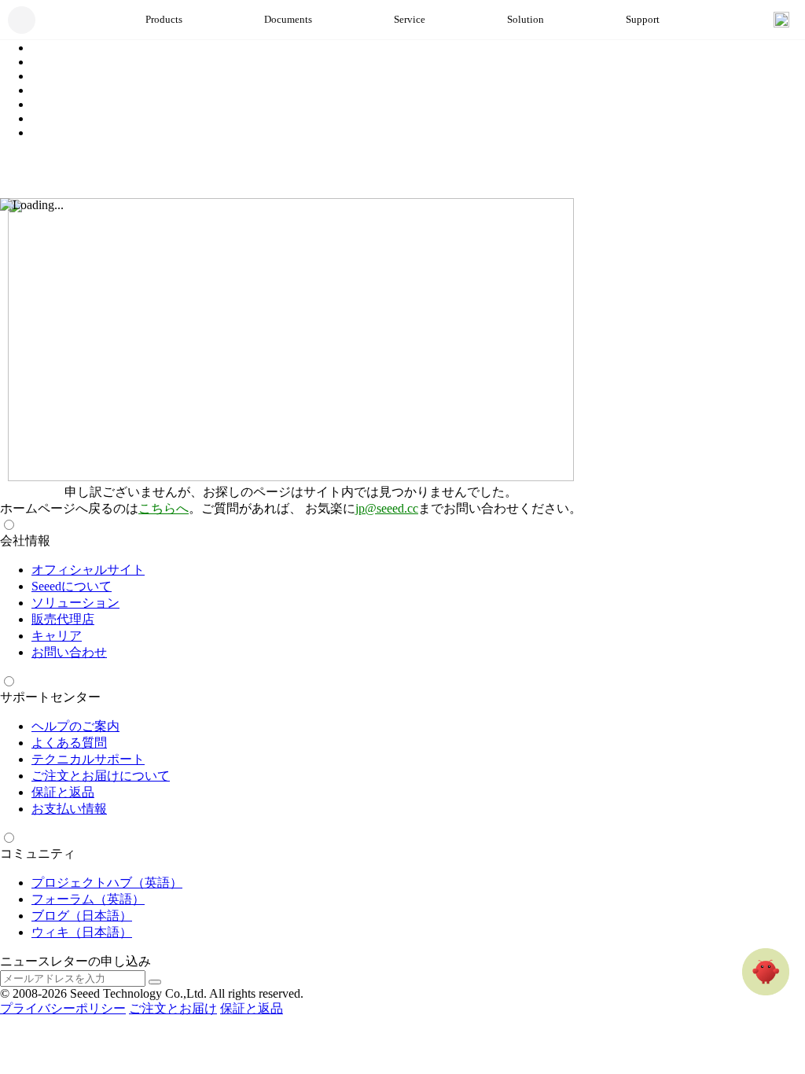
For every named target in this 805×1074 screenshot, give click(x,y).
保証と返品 (62, 792)
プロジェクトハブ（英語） (106, 882)
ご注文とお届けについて (100, 775)
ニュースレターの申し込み (75, 961)
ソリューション (75, 602)
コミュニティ (37, 853)
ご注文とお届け (173, 1008)
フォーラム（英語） (88, 899)
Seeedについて (71, 586)
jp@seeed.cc (386, 508)
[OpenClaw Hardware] (765, 971)
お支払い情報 (69, 808)
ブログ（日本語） (81, 915)
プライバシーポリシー (63, 1008)
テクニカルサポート (88, 759)
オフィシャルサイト (88, 569)
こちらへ (163, 508)
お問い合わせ (69, 652)
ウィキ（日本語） (81, 932)
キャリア (56, 635)
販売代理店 (62, 619)
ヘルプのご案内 (75, 726)
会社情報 (25, 540)
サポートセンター (50, 697)
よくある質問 (69, 742)
